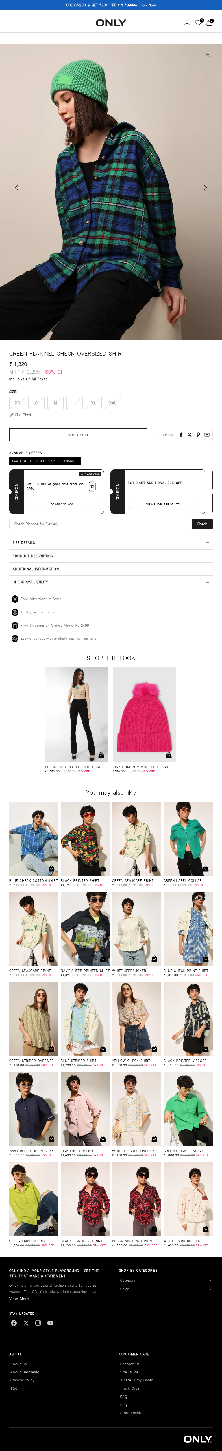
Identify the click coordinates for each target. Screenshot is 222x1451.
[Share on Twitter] (189, 434)
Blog (124, 1405)
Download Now (62, 504)
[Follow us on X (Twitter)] (26, 1323)
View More (19, 1298)
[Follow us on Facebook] (13, 1323)
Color (124, 1289)
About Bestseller (24, 1372)
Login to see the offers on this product (45, 461)
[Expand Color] (210, 1289)
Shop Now (147, 5)
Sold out (78, 435)
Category (128, 1280)
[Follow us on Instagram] (38, 1323)
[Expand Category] (210, 1280)
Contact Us (130, 1364)
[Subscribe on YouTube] (50, 1323)
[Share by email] (207, 434)
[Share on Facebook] (181, 434)
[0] (198, 23)
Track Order (130, 1388)
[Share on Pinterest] (198, 434)
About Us (18, 1364)
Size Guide (129, 1372)
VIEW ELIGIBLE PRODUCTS (163, 504)
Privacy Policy (22, 1380)
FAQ (123, 1397)
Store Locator (132, 1413)
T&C (14, 1388)
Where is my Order (136, 1380)
